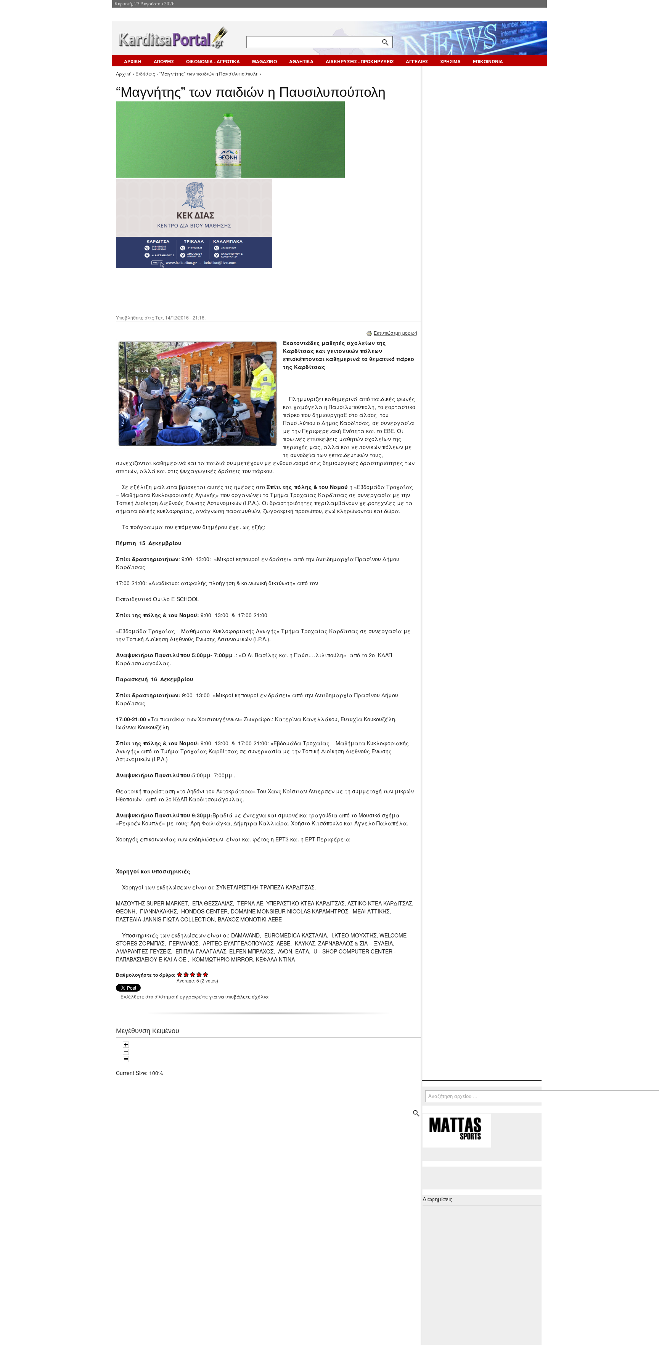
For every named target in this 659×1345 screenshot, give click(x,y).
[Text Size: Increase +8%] (126, 1045)
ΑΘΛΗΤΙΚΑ (301, 61)
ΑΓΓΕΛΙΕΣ (417, 61)
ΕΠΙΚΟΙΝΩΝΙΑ (488, 61)
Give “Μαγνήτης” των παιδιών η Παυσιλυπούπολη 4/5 (199, 974)
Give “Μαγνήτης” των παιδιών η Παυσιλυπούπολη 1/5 (180, 974)
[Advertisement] (251, 290)
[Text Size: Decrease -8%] (126, 1052)
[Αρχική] (172, 36)
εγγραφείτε (194, 996)
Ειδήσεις (145, 73)
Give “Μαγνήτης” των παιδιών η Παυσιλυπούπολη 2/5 (186, 974)
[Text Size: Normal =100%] (126, 1059)
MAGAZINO (264, 61)
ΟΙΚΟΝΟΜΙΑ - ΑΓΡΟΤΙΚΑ (213, 61)
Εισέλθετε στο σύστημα (148, 996)
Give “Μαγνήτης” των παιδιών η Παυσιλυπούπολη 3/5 (193, 974)
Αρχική (124, 73)
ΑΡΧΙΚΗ (132, 61)
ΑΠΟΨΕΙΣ (164, 61)
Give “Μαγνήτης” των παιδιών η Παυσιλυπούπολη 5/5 (206, 974)
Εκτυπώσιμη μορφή (395, 332)
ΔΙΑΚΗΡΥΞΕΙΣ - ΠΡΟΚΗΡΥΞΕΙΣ (360, 61)
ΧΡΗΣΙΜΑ (450, 61)
